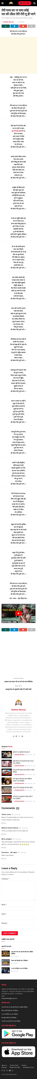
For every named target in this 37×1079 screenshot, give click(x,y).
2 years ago (18, 839)
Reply (4, 823)
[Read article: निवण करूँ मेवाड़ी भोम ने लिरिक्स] (6, 962)
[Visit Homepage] (10, 3)
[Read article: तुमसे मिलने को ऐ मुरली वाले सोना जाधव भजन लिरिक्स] (7, 763)
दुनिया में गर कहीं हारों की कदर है (21, 752)
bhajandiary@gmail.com (9, 998)
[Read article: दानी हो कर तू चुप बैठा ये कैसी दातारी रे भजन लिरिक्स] (7, 799)
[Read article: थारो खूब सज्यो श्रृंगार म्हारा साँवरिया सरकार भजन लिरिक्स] (7, 781)
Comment (6, 879)
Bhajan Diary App (15, 1067)
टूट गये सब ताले (16, 131)
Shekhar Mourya (8, 22)
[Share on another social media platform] (31, 26)
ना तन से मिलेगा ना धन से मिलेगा (19, 968)
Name (4, 904)
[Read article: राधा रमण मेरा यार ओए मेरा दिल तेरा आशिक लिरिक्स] (6, 954)
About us (4, 1065)
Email (4, 914)
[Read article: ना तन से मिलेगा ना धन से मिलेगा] (6, 970)
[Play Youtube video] (18, 613)
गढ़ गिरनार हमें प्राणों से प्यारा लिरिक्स (11, 1021)
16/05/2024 (29, 790)
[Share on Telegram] (14, 26)
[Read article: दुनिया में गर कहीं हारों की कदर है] (7, 754)
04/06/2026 (29, 783)
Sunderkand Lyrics (28, 1067)
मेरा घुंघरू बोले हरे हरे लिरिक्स (9, 1018)
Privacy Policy (14, 1065)
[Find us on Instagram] (4, 1070)
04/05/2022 (29, 765)
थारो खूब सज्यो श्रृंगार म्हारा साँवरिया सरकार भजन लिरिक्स (22, 780)
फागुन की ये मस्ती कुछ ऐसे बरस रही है (22, 787)
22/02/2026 (29, 754)
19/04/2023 (29, 774)
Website (4, 923)
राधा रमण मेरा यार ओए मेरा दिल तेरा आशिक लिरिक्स (22, 953)
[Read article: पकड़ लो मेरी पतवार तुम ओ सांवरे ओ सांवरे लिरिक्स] (7, 772)
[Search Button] (34, 3)
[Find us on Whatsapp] (12, 1070)
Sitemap (4, 1067)
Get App (25, 3)
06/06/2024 (29, 801)
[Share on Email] (23, 26)
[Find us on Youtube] (10, 1070)
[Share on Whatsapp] (6, 26)
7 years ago (17, 814)
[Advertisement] (18, 55)
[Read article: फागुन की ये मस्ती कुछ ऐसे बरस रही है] (7, 790)
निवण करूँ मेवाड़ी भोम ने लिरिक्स (19, 960)
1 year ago (23, 852)
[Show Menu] (2, 3)
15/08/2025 (21, 22)
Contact (24, 1065)
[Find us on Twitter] (7, 1070)
